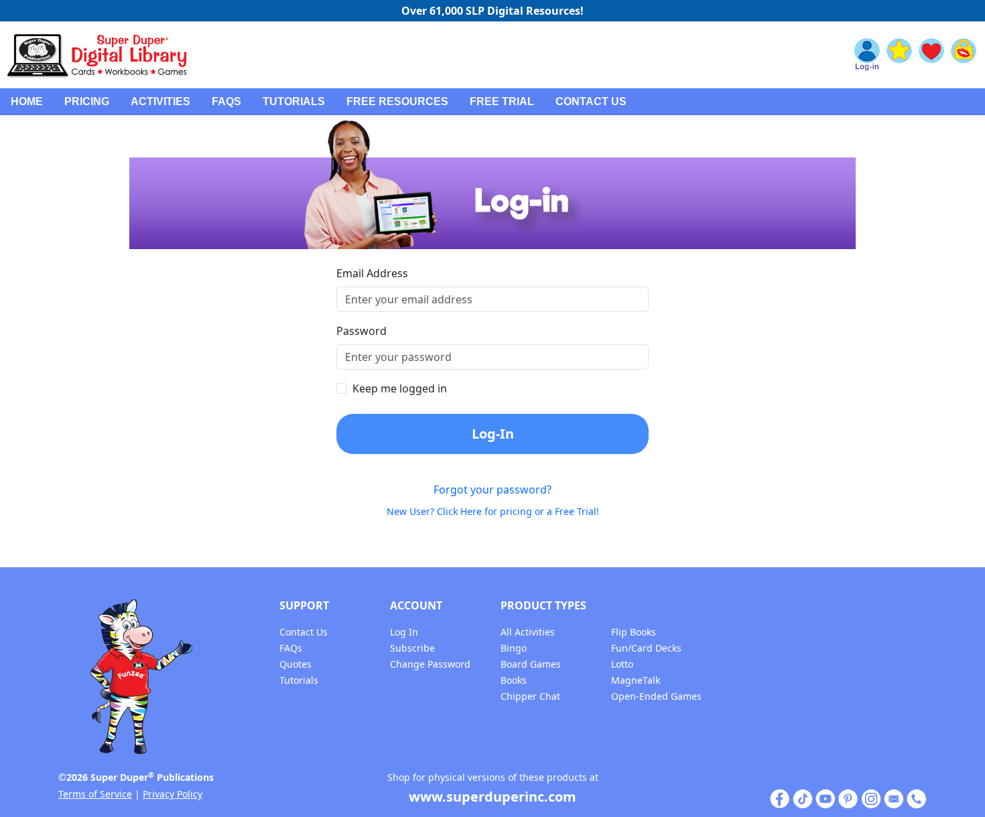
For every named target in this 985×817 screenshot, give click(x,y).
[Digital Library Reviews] (899, 54)
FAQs (226, 101)
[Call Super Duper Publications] (917, 798)
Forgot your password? (492, 489)
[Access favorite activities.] (931, 54)
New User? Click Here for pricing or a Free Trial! (493, 511)
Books (514, 680)
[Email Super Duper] (894, 798)
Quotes (295, 664)
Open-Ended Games (656, 696)
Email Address (372, 273)
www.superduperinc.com (492, 797)
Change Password (430, 664)
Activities (160, 101)
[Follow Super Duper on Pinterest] (848, 798)
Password (361, 330)
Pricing (86, 101)
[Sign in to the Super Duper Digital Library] (867, 54)
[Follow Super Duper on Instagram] (871, 798)
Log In (404, 631)
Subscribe (412, 648)
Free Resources (397, 101)
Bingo (514, 648)
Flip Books (633, 631)
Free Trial (502, 101)
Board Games (531, 664)
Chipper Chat (530, 696)
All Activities (528, 631)
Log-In (493, 434)
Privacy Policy (172, 794)
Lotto (622, 664)
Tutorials (294, 101)
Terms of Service (95, 794)
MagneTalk (635, 680)
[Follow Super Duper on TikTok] (803, 798)
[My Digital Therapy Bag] (963, 54)
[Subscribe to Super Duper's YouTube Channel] (825, 798)
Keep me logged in (399, 388)
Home (27, 101)
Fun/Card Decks (646, 648)
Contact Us (591, 101)
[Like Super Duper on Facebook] (780, 798)
